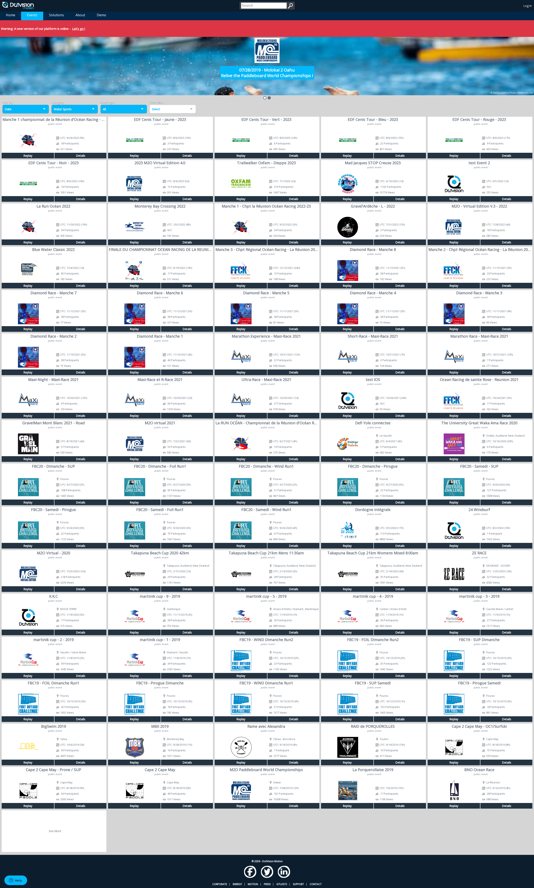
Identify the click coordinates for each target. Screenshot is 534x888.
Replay (27, 156)
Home (10, 15)
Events (32, 15)
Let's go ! (78, 28)
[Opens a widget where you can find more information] (15, 880)
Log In (528, 6)
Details (80, 156)
